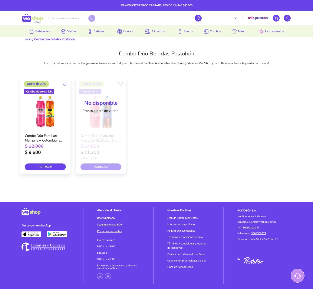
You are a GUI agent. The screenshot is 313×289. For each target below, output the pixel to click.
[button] (65, 84)
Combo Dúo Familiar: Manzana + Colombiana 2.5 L (42, 137)
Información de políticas (181, 224)
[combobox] (72, 18)
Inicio (28, 39)
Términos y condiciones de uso (185, 237)
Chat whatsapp (106, 218)
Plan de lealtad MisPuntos (182, 218)
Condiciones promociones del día (186, 260)
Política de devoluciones (181, 230)
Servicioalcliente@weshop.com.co (257, 222)
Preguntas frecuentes (109, 231)
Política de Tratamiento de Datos (186, 254)
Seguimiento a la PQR (109, 224)
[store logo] (32, 18)
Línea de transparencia (180, 267)
